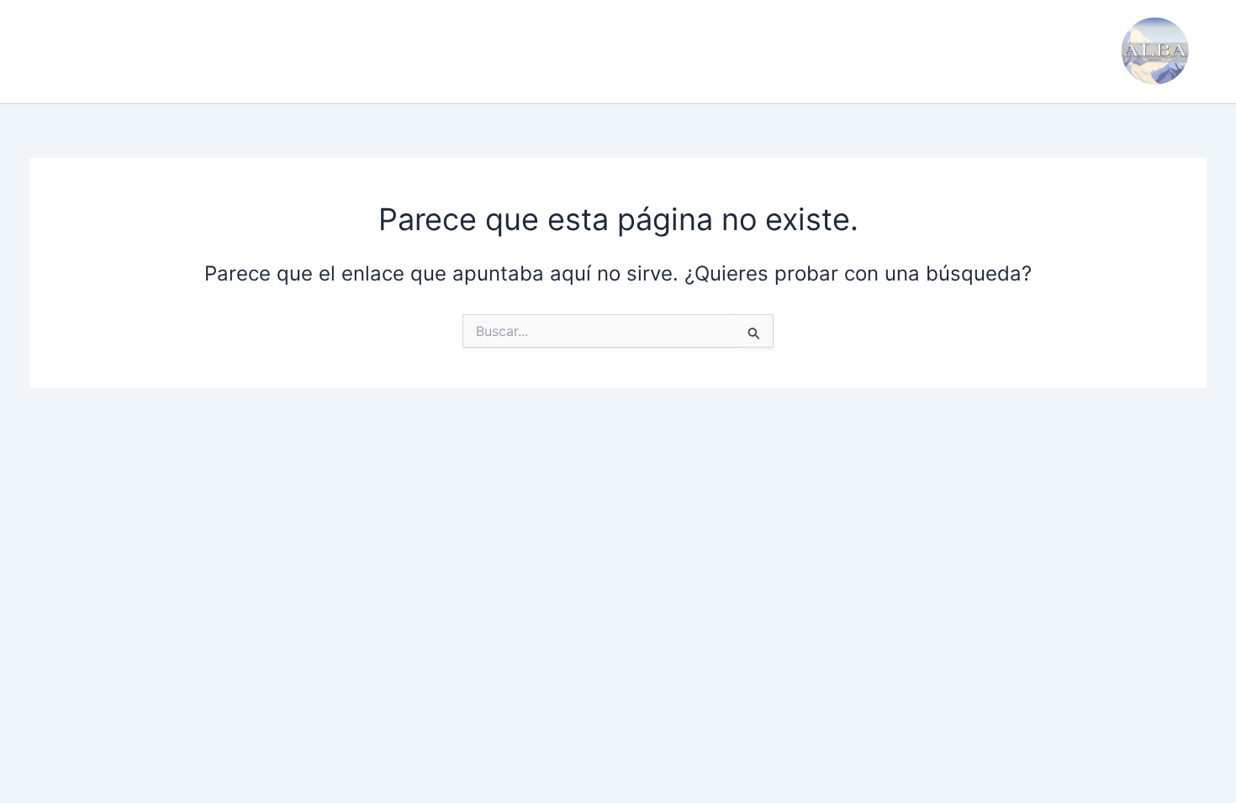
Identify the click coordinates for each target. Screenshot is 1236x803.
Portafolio (308, 52)
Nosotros (134, 52)
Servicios (219, 52)
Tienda (554, 52)
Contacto (399, 52)
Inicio (60, 52)
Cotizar (480, 52)
